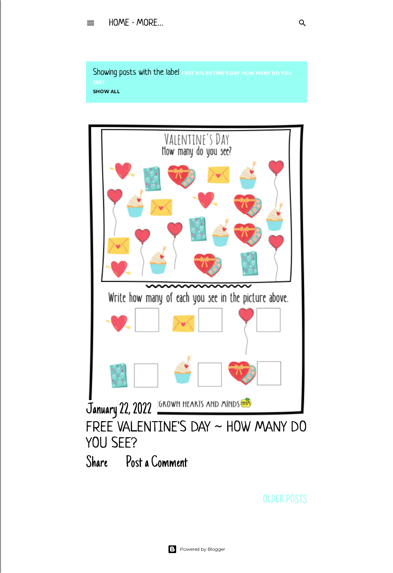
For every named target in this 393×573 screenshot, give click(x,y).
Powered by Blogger (202, 549)
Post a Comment (157, 463)
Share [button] (96, 463)
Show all (106, 91)
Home (119, 23)
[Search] (302, 22)
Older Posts (285, 500)
